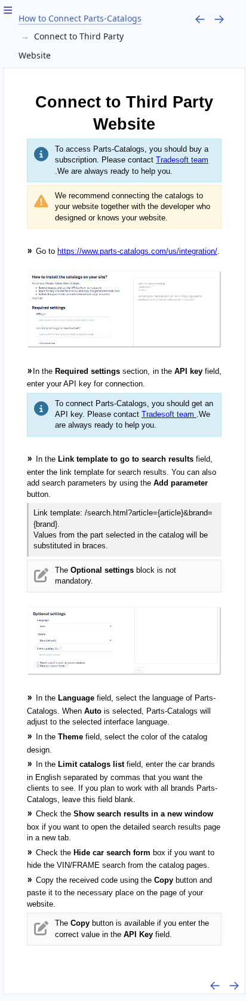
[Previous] (200, 18)
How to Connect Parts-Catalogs (80, 18)
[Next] (219, 18)
